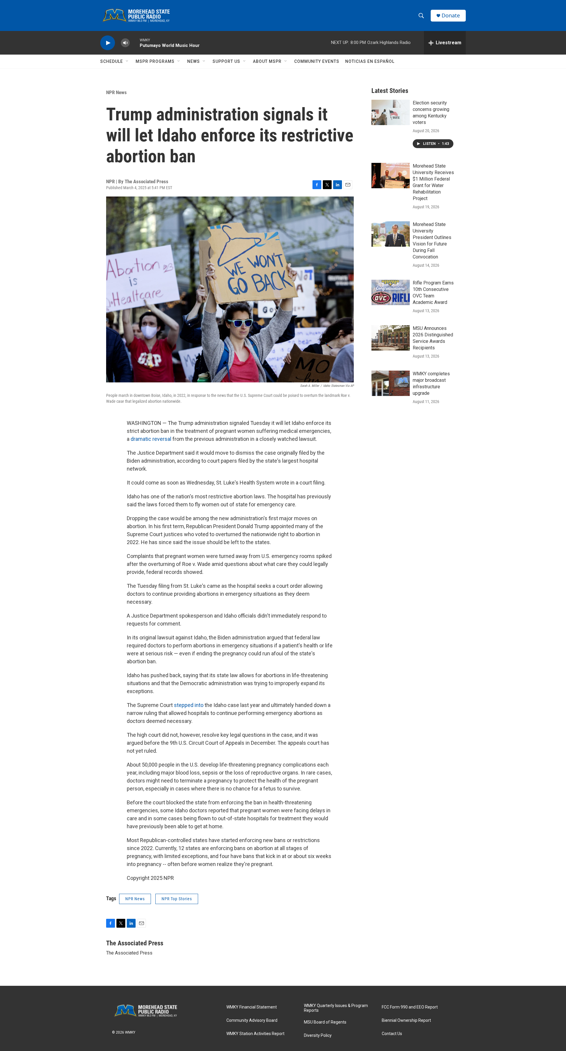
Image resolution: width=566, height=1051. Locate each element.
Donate (451, 15)
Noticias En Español (369, 61)
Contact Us (392, 1034)
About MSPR (267, 61)
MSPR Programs (155, 61)
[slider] (135, 43)
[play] (107, 43)
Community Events (316, 61)
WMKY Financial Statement (251, 1007)
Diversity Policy (318, 1035)
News (193, 61)
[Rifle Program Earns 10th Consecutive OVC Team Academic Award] (390, 292)
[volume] (125, 43)
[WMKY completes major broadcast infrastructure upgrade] (390, 383)
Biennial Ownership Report (406, 1020)
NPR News (116, 92)
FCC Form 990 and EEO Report (410, 1007)
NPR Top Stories (177, 898)
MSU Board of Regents (325, 1022)
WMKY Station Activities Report (255, 1034)
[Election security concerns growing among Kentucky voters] (390, 112)
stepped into (188, 705)
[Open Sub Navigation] (127, 61)
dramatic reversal (151, 439)
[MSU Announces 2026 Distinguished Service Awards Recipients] (390, 338)
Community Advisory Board (251, 1020)
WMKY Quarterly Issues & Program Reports (336, 1008)
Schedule (111, 61)
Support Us (226, 61)
